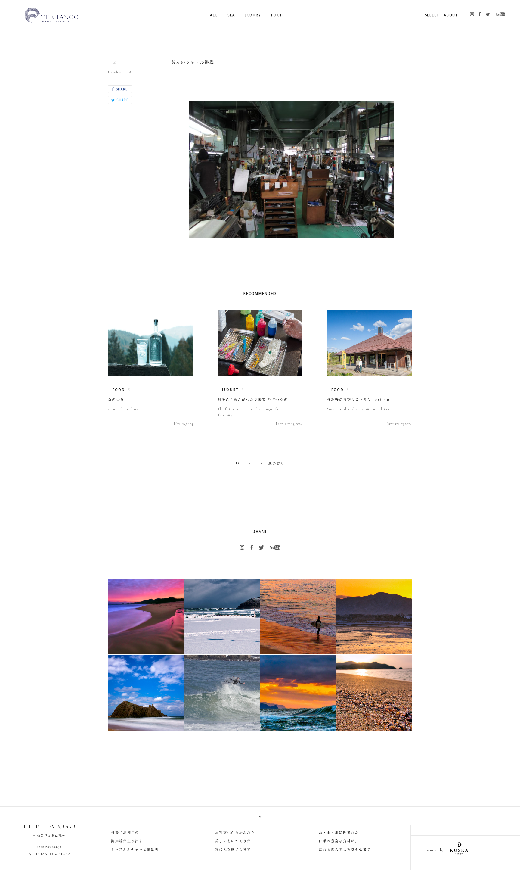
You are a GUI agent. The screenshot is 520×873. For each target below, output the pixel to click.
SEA (231, 15)
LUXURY (253, 15)
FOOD (277, 15)
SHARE (121, 89)
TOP (239, 463)
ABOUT (451, 15)
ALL (214, 15)
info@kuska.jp (49, 847)
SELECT (432, 15)
